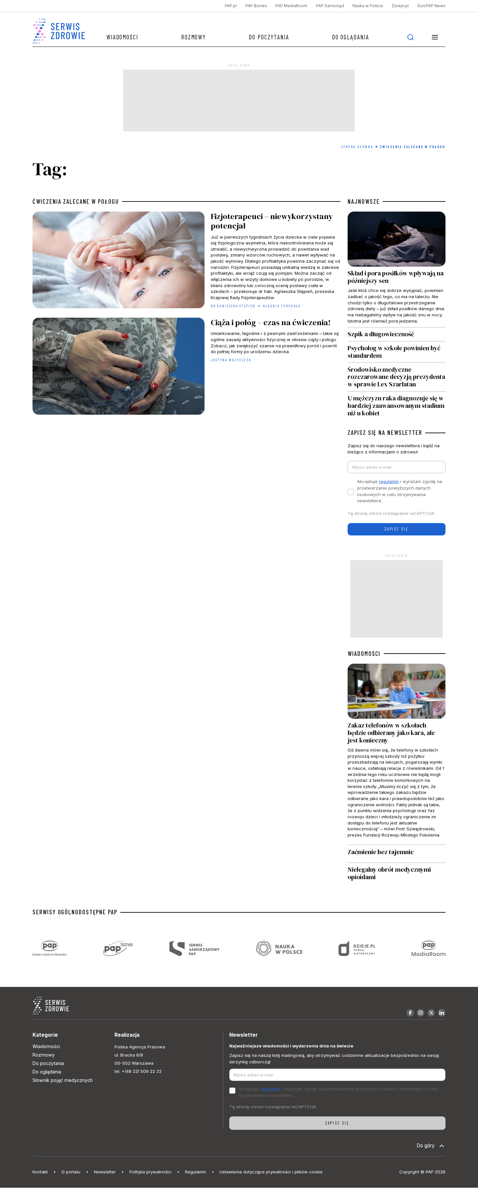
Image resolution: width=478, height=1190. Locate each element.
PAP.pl (231, 6)
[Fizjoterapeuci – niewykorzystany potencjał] (186, 262)
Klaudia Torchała (281, 306)
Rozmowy (193, 37)
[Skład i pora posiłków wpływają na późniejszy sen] (396, 269)
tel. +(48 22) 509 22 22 (138, 1071)
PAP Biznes (256, 6)
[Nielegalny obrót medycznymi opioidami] (396, 873)
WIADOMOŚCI (364, 653)
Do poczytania (269, 37)
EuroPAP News (431, 6)
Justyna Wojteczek (231, 360)
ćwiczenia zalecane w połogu (76, 201)
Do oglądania (350, 37)
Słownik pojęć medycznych (63, 1080)
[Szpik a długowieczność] (396, 334)
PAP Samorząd (330, 6)
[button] (435, 37)
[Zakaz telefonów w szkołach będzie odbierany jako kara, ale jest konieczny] (396, 754)
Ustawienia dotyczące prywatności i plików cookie (271, 1171)
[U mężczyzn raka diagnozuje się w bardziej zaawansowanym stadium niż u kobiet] (396, 404)
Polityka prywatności (150, 1171)
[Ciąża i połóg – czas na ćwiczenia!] (186, 368)
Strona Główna (357, 147)
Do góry (426, 1145)
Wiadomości (122, 37)
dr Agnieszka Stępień (233, 306)
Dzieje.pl (400, 6)
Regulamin (195, 1171)
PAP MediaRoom (291, 6)
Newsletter (105, 1171)
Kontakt (40, 1171)
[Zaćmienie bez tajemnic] (396, 853)
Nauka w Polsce (367, 6)
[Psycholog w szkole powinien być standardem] (396, 352)
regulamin (389, 481)
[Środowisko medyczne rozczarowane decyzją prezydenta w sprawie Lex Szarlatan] (396, 377)
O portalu (70, 1171)
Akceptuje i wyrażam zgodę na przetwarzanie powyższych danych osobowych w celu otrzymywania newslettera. (399, 491)
